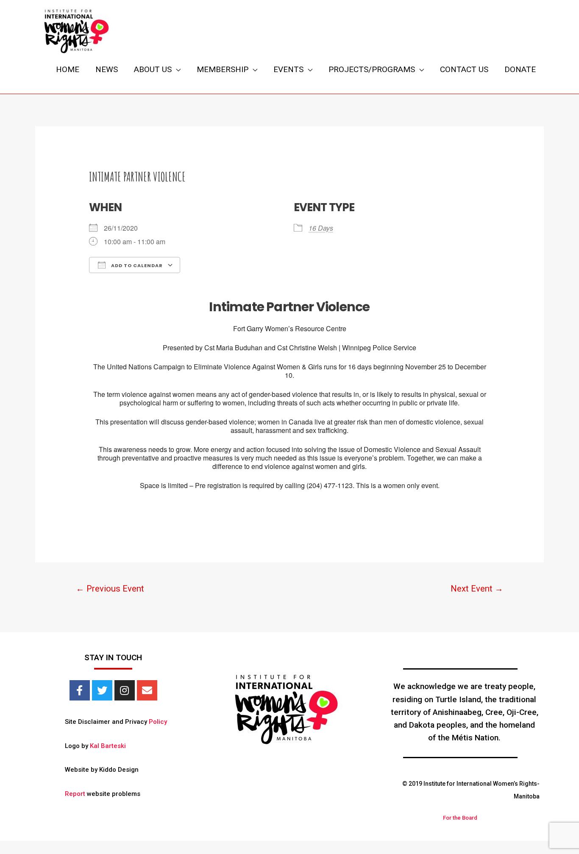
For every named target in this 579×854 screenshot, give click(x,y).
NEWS (106, 69)
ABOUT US (153, 69)
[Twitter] (102, 690)
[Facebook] (80, 690)
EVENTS (288, 69)
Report (75, 794)
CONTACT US (464, 69)
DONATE (520, 69)
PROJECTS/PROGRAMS (371, 69)
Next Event (477, 588)
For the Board (460, 818)
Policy (158, 722)
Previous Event (110, 588)
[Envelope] (147, 690)
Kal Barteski (108, 746)
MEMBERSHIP (222, 69)
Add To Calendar (136, 265)
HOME (67, 69)
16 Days (321, 228)
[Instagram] (124, 690)
